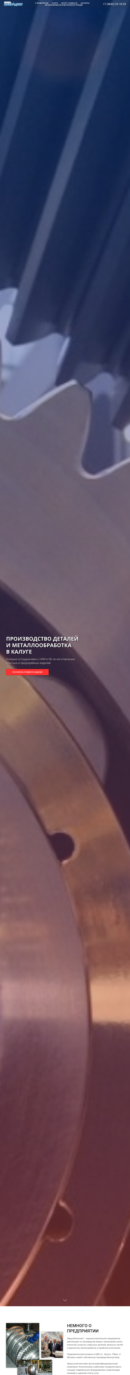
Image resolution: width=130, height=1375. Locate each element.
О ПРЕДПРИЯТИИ (41, 3)
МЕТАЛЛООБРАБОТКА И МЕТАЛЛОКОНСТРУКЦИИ (64, 5)
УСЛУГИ (55, 3)
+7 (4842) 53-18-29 (114, 4)
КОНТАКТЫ (85, 3)
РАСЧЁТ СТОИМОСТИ (69, 3)
